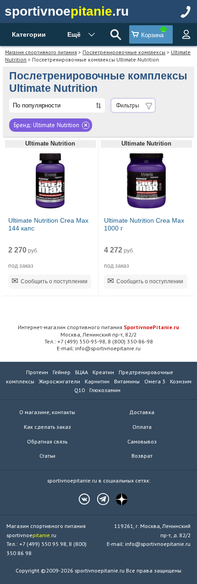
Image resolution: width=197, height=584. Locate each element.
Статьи (47, 455)
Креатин (103, 372)
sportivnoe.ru (67, 11)
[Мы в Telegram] (98, 499)
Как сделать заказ (47, 426)
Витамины (127, 381)
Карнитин (97, 381)
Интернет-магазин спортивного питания (98, 327)
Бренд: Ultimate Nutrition (46, 125)
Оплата (142, 426)
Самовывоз (142, 441)
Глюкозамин (104, 390)
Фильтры (127, 105)
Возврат (142, 455)
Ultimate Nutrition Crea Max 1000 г (144, 224)
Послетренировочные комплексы (123, 52)
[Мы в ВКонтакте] (79, 499)
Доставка (141, 412)
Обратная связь (47, 441)
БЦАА (81, 372)
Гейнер (62, 372)
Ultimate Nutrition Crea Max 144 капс (48, 224)
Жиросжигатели (59, 381)
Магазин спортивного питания (41, 52)
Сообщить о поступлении (54, 281)
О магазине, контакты (47, 412)
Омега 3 (154, 381)
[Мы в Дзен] (117, 499)
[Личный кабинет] (186, 34)
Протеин (37, 372)
